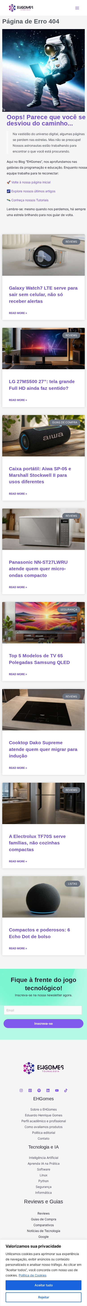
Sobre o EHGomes (43, 1109)
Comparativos (43, 1225)
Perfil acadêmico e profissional (43, 1121)
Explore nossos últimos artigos (33, 191)
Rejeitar (43, 1297)
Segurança (44, 1187)
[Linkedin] (48, 1090)
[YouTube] (57, 1090)
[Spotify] (39, 1090)
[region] (43, 1273)
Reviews (43, 1213)
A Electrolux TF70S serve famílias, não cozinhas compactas (37, 843)
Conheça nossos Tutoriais (29, 200)
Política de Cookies (32, 1275)
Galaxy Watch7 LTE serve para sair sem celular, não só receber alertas (43, 294)
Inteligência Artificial (43, 1158)
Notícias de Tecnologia (43, 1231)
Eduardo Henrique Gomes (43, 1115)
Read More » (18, 313)
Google (43, 1236)
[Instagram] (21, 1090)
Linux (44, 1175)
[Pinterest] (30, 1090)
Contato (43, 1138)
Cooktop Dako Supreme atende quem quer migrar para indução (43, 749)
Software (43, 1169)
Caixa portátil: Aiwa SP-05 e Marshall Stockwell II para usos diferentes (40, 475)
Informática (43, 1192)
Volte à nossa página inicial (30, 182)
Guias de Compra (43, 1219)
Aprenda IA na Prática (44, 1163)
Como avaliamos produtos (43, 1127)
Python (43, 1181)
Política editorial (43, 1132)
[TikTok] (66, 1090)
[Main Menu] (77, 8)
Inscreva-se (43, 1023)
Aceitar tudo (44, 1285)
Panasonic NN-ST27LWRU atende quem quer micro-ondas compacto (38, 569)
